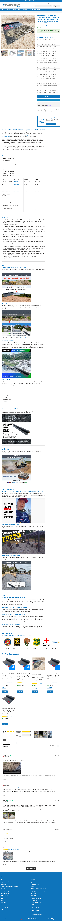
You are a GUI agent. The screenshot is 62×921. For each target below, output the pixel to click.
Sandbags (33, 879)
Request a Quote (51, 124)
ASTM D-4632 (16, 181)
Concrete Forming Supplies (37, 890)
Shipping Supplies (5, 893)
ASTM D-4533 (16, 191)
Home (3, 9)
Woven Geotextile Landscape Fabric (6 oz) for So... (25, 12)
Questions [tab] (13, 742)
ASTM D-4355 (16, 209)
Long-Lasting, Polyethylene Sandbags (9, 886)
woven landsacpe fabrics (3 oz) (21, 135)
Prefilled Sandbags (5, 881)
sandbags (6, 635)
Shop (8, 9)
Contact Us (34, 900)
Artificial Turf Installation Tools (38, 891)
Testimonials (3, 902)
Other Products (4, 895)
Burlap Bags (3, 882)
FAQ (1, 904)
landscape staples (21, 635)
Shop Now (5, 691)
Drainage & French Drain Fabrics (38, 888)
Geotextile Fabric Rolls (10, 12)
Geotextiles (3, 884)
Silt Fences (3, 888)
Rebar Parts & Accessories (6, 890)
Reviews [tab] (5, 742)
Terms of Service (36, 907)
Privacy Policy (35, 906)
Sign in (48, 3)
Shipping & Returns (36, 902)
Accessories (33, 895)
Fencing (33, 886)
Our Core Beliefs (4, 907)
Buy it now (49, 100)
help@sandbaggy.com (37, 914)
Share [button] (5, 779)
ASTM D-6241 (16, 188)
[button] (31, 920)
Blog (2, 909)
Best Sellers (16, 9)
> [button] (31, 868)
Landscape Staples (35, 884)
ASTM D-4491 (16, 199)
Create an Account (56, 3)
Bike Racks (33, 893)
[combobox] (43, 6)
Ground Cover (34, 882)
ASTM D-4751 (16, 195)
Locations (3, 906)
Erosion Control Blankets (6, 891)
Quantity (40, 35)
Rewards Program (35, 9)
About (25, 9)
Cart (57, 6)
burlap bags (11, 635)
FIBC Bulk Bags (34, 881)
